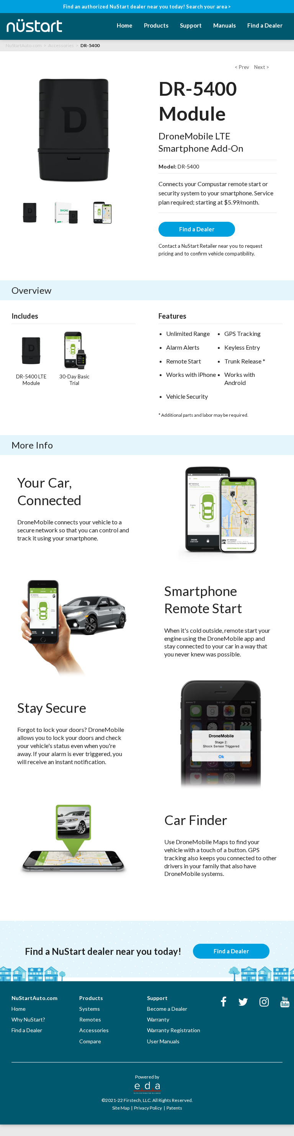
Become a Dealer (167, 1008)
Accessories (61, 45)
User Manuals (163, 1041)
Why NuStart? (28, 1019)
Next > (261, 67)
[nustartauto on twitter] (243, 1003)
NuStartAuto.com (24, 45)
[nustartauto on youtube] (284, 1003)
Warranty (158, 1019)
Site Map (121, 1108)
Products (156, 25)
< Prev (242, 67)
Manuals (224, 25)
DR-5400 (90, 45)
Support (191, 25)
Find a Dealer (265, 25)
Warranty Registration (173, 1030)
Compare (90, 1041)
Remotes (90, 1019)
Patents (174, 1108)
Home (124, 25)
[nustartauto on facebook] (223, 1003)
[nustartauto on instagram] (264, 1003)
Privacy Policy (148, 1108)
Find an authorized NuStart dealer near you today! (147, 6)
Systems (89, 1008)
